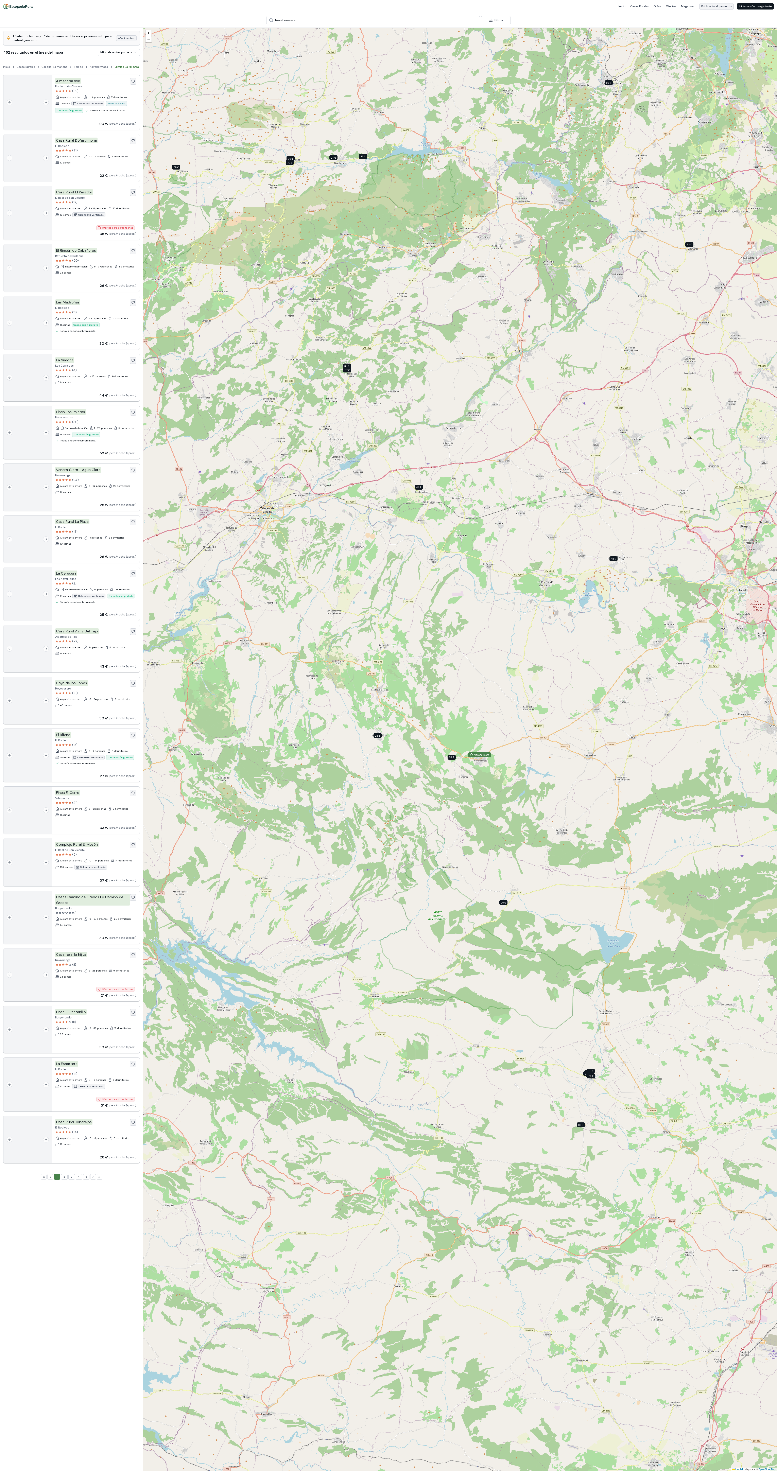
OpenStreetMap (767, 1469)
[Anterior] (9, 102)
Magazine (687, 6)
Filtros (499, 20)
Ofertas (671, 6)
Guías (657, 6)
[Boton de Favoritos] (133, 81)
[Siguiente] (46, 102)
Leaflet (739, 1469)
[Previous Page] (50, 1177)
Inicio (622, 6)
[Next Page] (93, 1177)
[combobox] (373, 20)
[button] (612, 83)
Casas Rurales (639, 6)
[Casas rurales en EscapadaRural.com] (18, 6)
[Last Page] (99, 1177)
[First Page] (44, 1177)
